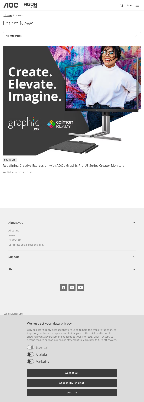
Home (8, 15)
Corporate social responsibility (26, 244)
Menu (130, 5)
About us (13, 230)
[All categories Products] (72, 35)
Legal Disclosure (13, 313)
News (11, 235)
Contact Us (14, 240)
